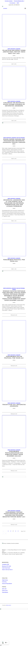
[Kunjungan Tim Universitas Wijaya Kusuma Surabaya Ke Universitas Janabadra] (14, 83)
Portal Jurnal (4, 590)
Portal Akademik (12, 2)
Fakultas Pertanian (20, 137)
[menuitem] (25, 8)
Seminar (14, 289)
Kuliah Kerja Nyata (6, 567)
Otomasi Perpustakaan (7, 583)
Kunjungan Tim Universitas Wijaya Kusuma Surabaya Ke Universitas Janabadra (14, 104)
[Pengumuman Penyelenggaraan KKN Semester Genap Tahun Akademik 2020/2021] (14, 431)
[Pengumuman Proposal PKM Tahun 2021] (14, 240)
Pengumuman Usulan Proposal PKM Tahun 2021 (14, 357)
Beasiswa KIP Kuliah (6, 566)
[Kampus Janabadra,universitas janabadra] (11, 8)
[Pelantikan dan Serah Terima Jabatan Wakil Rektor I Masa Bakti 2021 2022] (14, 30)
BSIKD (18, 2)
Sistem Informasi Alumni (7, 569)
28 (15, 531)
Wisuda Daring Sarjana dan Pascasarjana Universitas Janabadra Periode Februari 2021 (14, 141)
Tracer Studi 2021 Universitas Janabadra (14, 405)
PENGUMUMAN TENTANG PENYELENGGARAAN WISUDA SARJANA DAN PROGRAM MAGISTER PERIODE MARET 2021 (14, 514)
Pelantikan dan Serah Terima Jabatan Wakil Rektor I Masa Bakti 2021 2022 (14, 52)
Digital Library (5, 580)
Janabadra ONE (5, 564)
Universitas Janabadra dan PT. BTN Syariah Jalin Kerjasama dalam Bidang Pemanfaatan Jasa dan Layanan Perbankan (14, 203)
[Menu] (25, 8)
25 (8, 531)
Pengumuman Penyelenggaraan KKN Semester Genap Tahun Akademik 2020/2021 (14, 454)
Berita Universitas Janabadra (14, 48)
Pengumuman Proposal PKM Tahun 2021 (14, 260)
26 (10, 531)
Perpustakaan (5, 592)
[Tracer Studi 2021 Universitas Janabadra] (14, 384)
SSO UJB (4, 588)
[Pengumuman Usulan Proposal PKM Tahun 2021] (14, 336)
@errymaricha (8, 605)
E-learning (4, 581)
